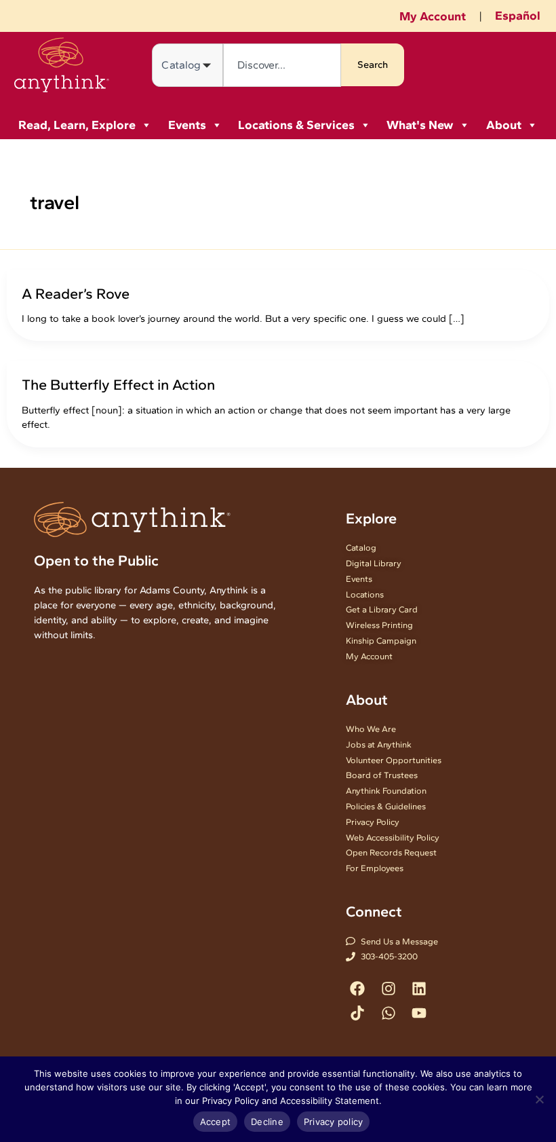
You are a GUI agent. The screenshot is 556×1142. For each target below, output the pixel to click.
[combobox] (282, 65)
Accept (215, 1121)
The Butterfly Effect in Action (118, 384)
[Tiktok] (358, 1013)
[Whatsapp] (388, 1013)
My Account (432, 16)
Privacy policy (333, 1121)
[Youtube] (419, 1013)
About (503, 124)
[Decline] (539, 1099)
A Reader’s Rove (76, 293)
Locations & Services (296, 124)
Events (187, 124)
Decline (267, 1121)
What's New (420, 124)
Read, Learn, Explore (77, 124)
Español (517, 15)
